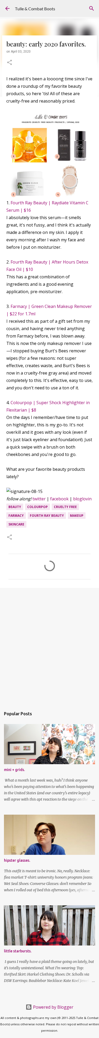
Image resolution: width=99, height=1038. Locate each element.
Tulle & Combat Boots (35, 8)
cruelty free (65, 507)
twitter (39, 499)
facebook (59, 499)
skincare (16, 524)
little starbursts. (17, 951)
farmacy (16, 515)
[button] (9, 63)
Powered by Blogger (52, 1007)
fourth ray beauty (47, 515)
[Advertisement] (49, 645)
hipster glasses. (17, 860)
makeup (76, 515)
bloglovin (82, 499)
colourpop (37, 507)
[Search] (91, 8)
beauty (14, 507)
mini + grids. (14, 770)
